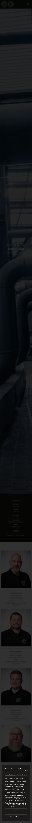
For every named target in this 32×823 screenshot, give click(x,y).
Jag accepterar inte (16, 816)
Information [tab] (8, 774)
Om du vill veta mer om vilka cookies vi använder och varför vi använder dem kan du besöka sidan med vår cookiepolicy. (15, 804)
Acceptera (16, 809)
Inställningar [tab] (21, 774)
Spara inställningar (16, 813)
